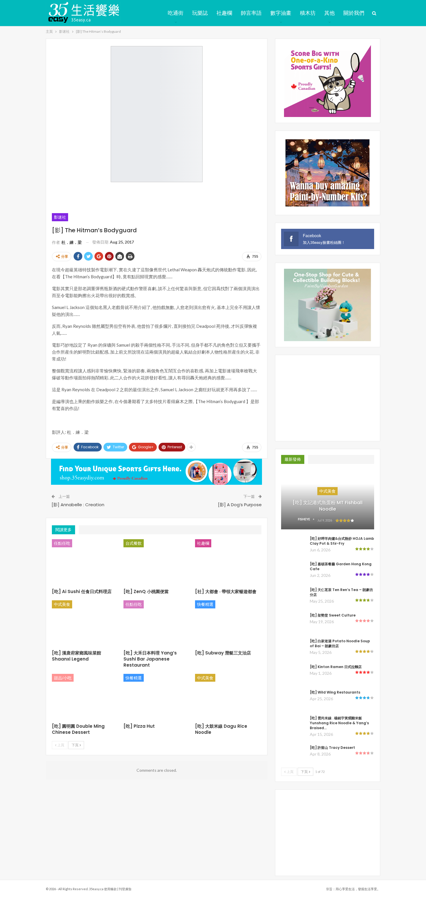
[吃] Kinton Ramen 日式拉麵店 (336, 666)
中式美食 (62, 604)
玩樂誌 (200, 13)
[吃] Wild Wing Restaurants (335, 692)
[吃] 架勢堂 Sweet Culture (333, 615)
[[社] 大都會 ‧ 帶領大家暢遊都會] (228, 562)
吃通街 (175, 13)
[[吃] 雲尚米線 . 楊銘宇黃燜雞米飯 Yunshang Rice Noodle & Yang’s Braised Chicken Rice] (293, 725)
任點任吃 (62, 543)
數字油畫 (280, 13)
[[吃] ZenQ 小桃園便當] (156, 562)
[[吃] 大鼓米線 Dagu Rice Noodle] (228, 697)
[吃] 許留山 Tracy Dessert (332, 747)
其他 (329, 13)
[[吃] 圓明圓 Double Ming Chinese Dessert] (85, 697)
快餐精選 (205, 604)
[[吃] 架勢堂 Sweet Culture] (293, 622)
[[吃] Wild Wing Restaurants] (293, 699)
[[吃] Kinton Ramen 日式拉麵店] (293, 673)
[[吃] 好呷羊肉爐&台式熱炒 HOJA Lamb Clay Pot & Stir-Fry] (293, 545)
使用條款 (110, 889)
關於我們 (353, 13)
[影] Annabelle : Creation (78, 505)
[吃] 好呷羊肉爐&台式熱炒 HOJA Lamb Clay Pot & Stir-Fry (342, 541)
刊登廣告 (125, 889)
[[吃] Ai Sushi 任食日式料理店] (85, 562)
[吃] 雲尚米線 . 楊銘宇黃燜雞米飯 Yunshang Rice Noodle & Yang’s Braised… (339, 723)
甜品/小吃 (63, 677)
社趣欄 (224, 13)
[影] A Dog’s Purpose (240, 505)
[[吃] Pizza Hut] (156, 697)
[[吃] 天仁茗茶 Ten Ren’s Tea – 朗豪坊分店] (293, 596)
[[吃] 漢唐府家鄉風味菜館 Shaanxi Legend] (85, 623)
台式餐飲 (133, 543)
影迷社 (60, 217)
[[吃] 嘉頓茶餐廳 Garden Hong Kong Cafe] (293, 571)
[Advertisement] (156, 196)
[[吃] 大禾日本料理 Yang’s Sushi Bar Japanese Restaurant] (156, 623)
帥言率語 (251, 13)
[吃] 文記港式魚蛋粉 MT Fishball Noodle (328, 505)
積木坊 (308, 13)
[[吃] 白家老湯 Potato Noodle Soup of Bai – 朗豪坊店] (293, 648)
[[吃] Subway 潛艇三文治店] (228, 623)
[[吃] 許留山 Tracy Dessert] (293, 754)
